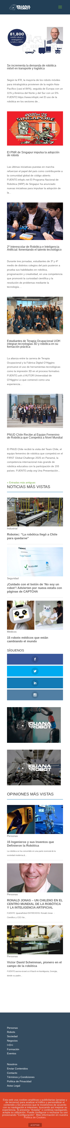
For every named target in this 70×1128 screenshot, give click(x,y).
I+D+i (10, 1045)
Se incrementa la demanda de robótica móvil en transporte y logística (31, 67)
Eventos (34, 253)
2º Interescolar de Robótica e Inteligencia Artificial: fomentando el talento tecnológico (34, 248)
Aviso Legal (13, 1085)
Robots (11, 1032)
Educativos (36, 350)
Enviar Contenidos (17, 1068)
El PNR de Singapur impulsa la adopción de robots (33, 154)
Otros (33, 158)
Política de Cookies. (35, 1117)
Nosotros (12, 1064)
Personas (12, 1027)
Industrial (35, 71)
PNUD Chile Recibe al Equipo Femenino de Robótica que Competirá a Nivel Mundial (35, 436)
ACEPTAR (35, 1125)
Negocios (12, 1040)
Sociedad (12, 1036)
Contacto (12, 1072)
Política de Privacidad (19, 1081)
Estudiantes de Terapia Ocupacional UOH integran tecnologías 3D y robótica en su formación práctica (33, 343)
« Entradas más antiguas (21, 482)
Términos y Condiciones (20, 1077)
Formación (13, 1049)
